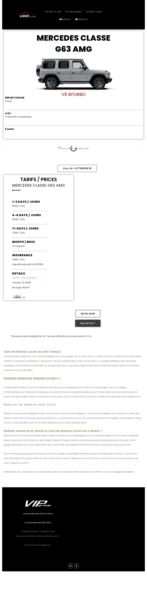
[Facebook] (76, 565)
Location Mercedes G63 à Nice (38, 522)
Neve (5, 599)
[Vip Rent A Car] (42, 296)
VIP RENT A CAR (53, 11)
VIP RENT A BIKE (94, 11)
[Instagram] (70, 565)
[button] (7, 148)
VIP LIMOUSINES (73, 11)
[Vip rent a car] (20, 15)
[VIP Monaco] (38, 503)
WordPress (28, 599)
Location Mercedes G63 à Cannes (38, 513)
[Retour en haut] (73, 592)
